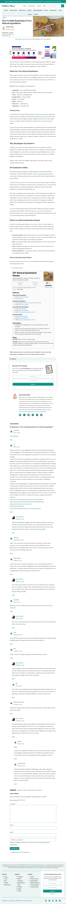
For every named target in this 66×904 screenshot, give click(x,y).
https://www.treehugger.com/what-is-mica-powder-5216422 (25, 508)
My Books (19, 886)
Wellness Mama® (12, 900)
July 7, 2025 (19, 686)
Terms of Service (15, 866)
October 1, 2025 (20, 519)
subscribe (42, 842)
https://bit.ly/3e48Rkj (40, 529)
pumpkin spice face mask (28, 176)
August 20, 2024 (18, 560)
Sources (13, 359)
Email (12, 832)
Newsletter (20, 876)
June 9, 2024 (17, 602)
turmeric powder (22, 316)
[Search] (62, 5)
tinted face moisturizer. (42, 114)
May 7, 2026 (17, 432)
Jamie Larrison (19, 516)
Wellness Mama (18, 39)
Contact (19, 890)
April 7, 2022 (21, 743)
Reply (11, 439)
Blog (24, 39)
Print (49, 283)
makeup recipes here (31, 64)
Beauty (4, 17)
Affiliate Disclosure (33, 866)
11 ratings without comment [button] (34, 790)
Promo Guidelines (34, 884)
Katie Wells (21, 397)
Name (12, 825)
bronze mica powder (24, 312)
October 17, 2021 (18, 651)
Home (6, 876)
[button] (46, 285)
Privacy (32, 876)
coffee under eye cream (34, 211)
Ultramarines (13, 127)
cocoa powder (22, 308)
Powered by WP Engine (28, 900)
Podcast (6, 882)
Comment (13, 804)
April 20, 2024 (21, 765)
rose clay (20, 298)
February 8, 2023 (18, 634)
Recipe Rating (13, 800)
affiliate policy (7, 35)
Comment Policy (42, 866)
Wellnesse (22, 399)
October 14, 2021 (18, 704)
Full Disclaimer (21, 866)
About (6, 878)
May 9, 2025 (17, 446)
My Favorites (8, 884)
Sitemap (19, 888)
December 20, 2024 (19, 539)
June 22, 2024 (19, 618)
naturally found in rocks (40, 116)
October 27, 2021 (20, 665)
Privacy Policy (27, 866)
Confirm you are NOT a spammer (20, 852)
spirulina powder (22, 302)
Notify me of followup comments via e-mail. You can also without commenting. (30, 844)
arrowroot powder (23, 296)
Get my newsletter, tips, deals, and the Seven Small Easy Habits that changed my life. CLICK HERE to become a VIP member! (33, 1)
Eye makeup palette (17, 268)
